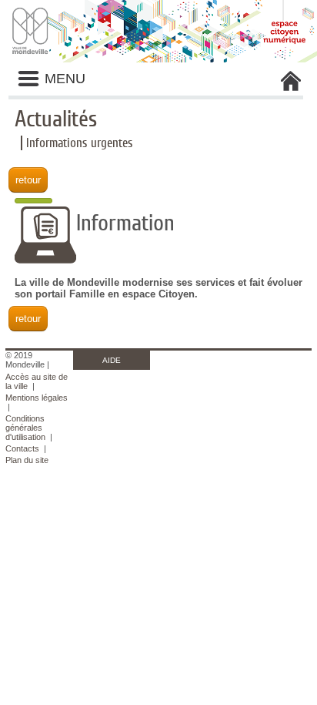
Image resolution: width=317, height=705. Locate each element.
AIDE (111, 360)
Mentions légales (36, 397)
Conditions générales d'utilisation (25, 427)
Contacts (22, 448)
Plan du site (26, 460)
